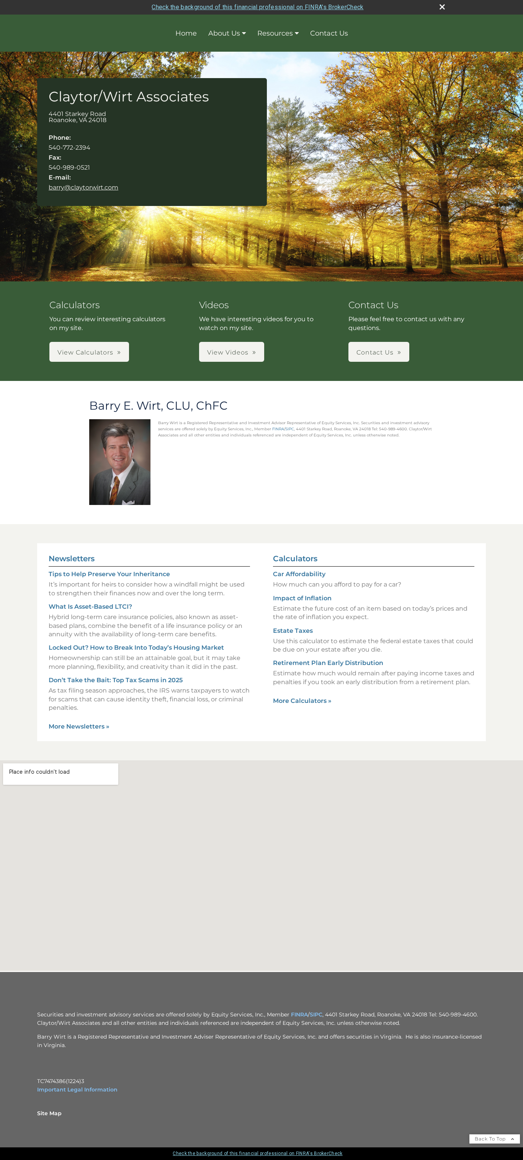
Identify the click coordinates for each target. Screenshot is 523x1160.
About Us (224, 33)
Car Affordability (299, 574)
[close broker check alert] (442, 7)
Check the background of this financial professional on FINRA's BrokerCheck (257, 7)
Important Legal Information (77, 1089)
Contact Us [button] (375, 352)
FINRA (278, 428)
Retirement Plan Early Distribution (328, 663)
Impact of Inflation (302, 598)
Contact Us (329, 33)
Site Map (49, 1113)
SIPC (289, 428)
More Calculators (302, 700)
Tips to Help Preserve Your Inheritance (109, 574)
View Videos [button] (227, 352)
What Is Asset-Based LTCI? (90, 606)
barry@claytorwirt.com (83, 187)
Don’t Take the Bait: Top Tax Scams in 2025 (116, 680)
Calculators (295, 558)
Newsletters (72, 558)
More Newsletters (79, 726)
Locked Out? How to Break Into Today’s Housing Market (136, 647)
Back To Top (491, 1139)
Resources (275, 33)
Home (186, 33)
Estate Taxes (293, 630)
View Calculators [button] (85, 352)
